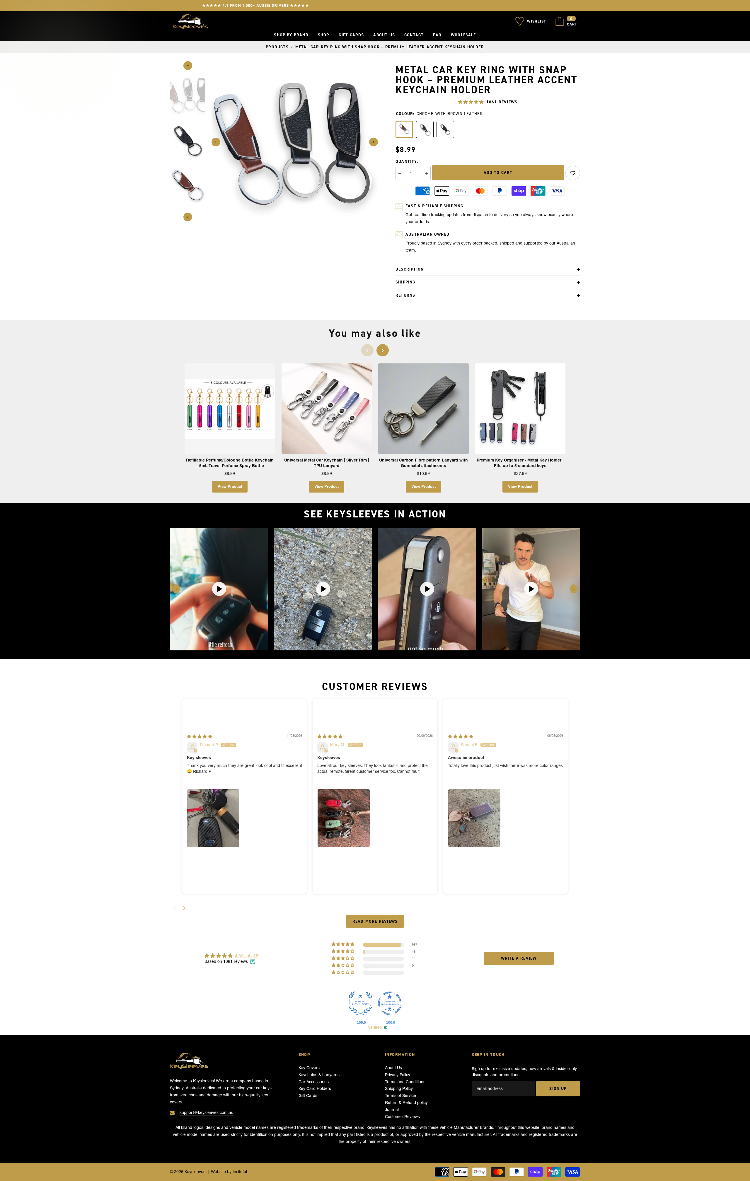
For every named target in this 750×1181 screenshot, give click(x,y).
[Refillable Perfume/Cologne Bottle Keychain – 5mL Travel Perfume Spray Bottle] (230, 408)
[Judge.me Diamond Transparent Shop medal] (389, 1003)
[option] (295, 142)
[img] (199, 736)
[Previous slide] (176, 589)
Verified (375, 1027)
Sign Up (558, 1088)
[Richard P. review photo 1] (213, 818)
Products (277, 46)
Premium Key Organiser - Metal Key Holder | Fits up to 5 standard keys (520, 463)
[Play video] (219, 589)
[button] (216, 142)
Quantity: (407, 161)
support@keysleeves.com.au (206, 1112)
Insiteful (240, 1171)
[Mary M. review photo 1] (343, 818)
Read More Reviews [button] (375, 921)
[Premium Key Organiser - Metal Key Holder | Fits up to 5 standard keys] (520, 408)
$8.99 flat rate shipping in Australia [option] (375, 5)
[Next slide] (573, 589)
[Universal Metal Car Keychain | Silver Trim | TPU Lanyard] (327, 408)
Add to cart (498, 172)
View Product (230, 486)
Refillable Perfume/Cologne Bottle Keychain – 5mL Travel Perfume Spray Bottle (230, 463)
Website (218, 1171)
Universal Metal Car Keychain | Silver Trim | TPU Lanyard (326, 463)
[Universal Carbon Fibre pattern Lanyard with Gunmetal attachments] (423, 408)
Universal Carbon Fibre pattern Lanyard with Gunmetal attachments (423, 463)
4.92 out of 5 (246, 955)
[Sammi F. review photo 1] (474, 818)
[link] (572, 173)
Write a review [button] (519, 958)
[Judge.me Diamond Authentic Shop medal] (360, 1003)
